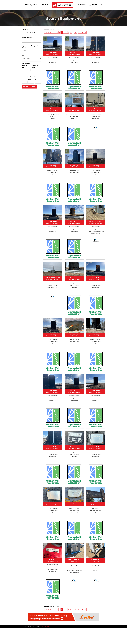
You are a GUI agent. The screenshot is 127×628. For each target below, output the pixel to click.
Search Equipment (30, 5)
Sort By (24, 55)
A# (22, 80)
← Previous (48, 32)
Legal (48, 626)
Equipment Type (27, 37)
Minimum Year (25, 66)
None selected (31, 32)
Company (25, 29)
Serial (37, 80)
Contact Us (81, 5)
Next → (84, 32)
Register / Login (97, 5)
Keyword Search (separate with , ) (30, 46)
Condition (25, 73)
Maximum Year (35, 66)
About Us (44, 5)
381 (76, 32)
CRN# (30, 80)
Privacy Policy (43, 626)
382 (79, 32)
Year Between (26, 63)
